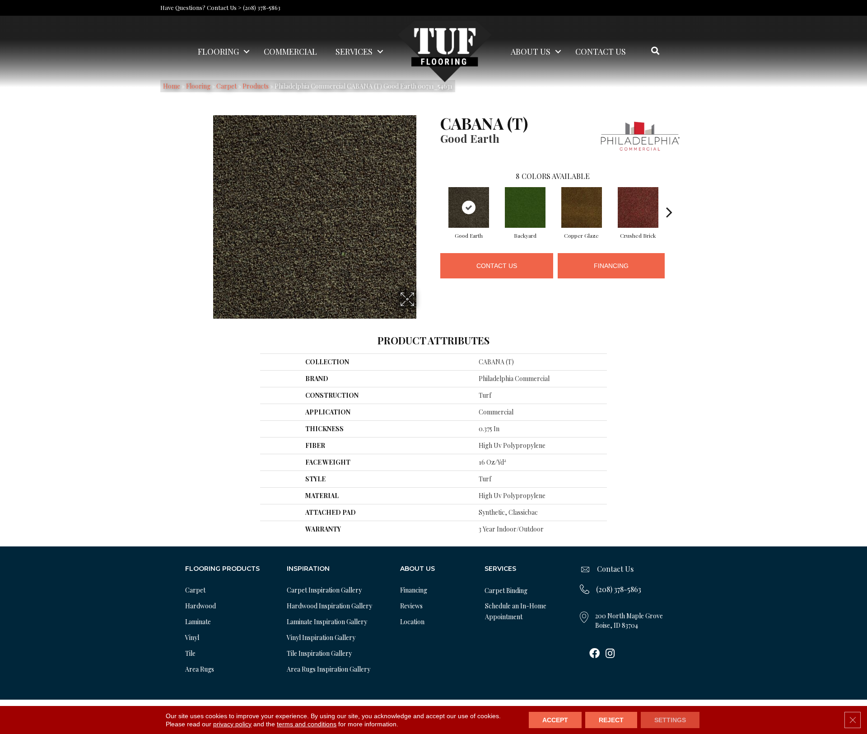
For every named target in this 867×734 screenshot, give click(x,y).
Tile (190, 653)
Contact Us (600, 51)
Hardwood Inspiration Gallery (329, 606)
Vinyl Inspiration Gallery (321, 637)
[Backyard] (525, 207)
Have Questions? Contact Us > (201, 7)
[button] (246, 51)
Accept (555, 720)
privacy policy (232, 724)
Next (669, 198)
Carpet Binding (506, 590)
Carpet (195, 590)
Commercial (290, 51)
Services (354, 51)
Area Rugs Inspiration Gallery (328, 669)
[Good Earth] (468, 207)
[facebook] (594, 654)
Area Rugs (199, 669)
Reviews (411, 606)
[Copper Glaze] (581, 207)
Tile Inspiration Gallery (319, 653)
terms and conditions (306, 724)
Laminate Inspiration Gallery (327, 621)
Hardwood (200, 606)
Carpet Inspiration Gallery (324, 590)
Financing (611, 265)
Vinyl (192, 637)
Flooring (218, 51)
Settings (670, 720)
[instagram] (610, 654)
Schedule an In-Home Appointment (515, 611)
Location (412, 621)
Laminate (198, 621)
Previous (436, 198)
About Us (530, 51)
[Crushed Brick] (638, 207)
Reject (611, 720)
